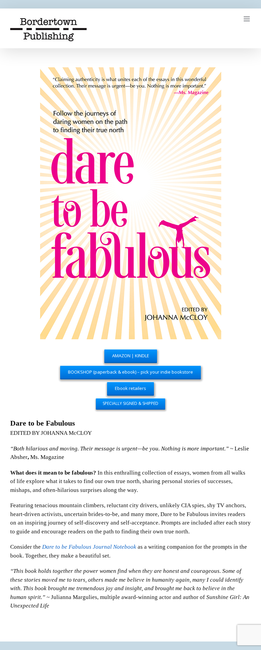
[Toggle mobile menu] (247, 18)
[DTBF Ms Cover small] (130, 71)
